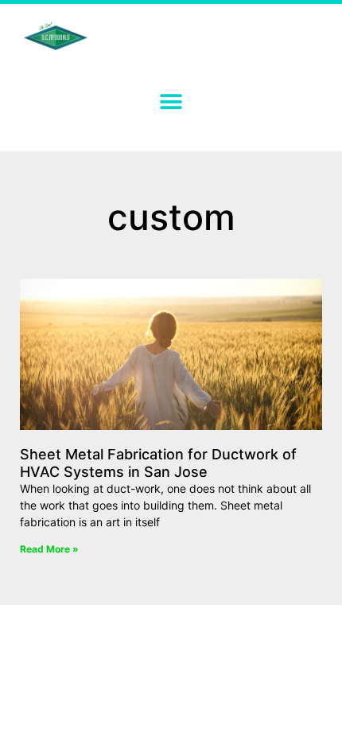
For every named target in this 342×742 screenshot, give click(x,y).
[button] (171, 101)
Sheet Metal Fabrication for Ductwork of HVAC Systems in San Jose (158, 463)
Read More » (49, 549)
